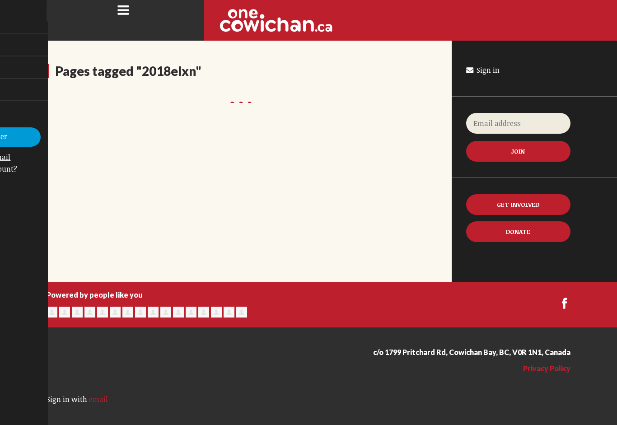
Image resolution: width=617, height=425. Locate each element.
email (98, 399)
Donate (518, 231)
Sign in (487, 70)
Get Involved (518, 204)
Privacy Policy (546, 368)
